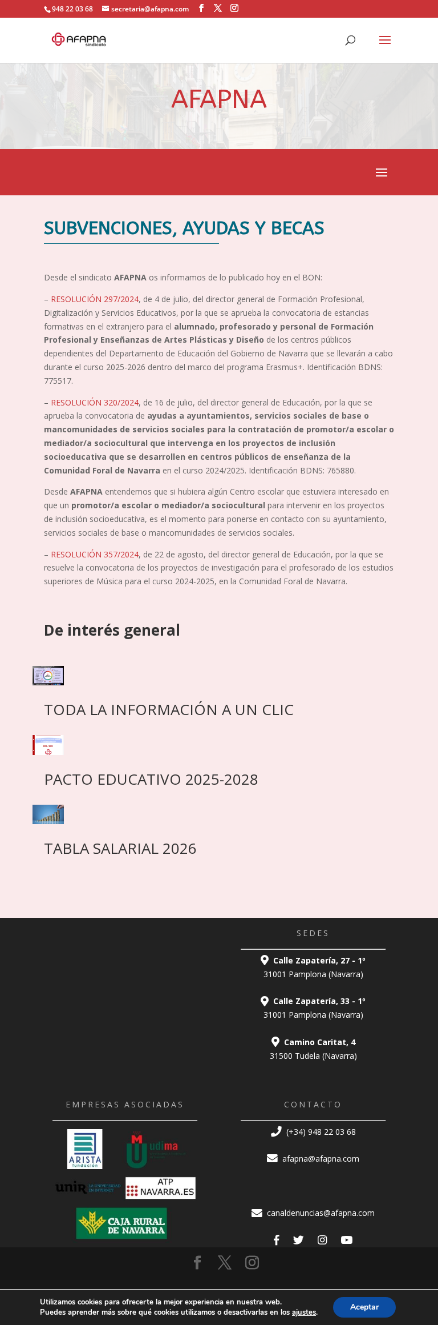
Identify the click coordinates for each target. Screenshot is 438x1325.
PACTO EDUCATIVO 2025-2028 (151, 779)
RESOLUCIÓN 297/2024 (95, 299)
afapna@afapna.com (319, 1158)
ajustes (304, 1312)
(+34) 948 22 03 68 (320, 1131)
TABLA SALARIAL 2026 (120, 848)
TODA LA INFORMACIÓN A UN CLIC (169, 709)
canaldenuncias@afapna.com (320, 1212)
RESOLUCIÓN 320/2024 (95, 402)
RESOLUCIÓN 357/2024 (95, 554)
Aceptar (364, 1307)
